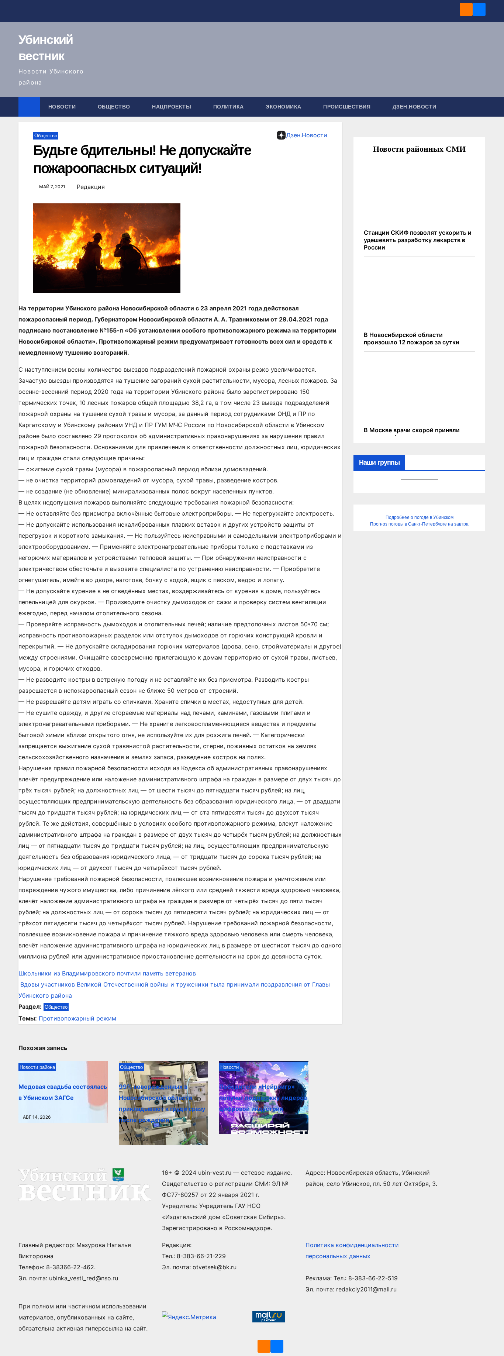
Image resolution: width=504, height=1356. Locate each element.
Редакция (91, 186)
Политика (229, 107)
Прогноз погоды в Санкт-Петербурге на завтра (419, 524)
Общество (115, 107)
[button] (480, 106)
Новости (62, 107)
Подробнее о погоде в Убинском (419, 517)
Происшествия (347, 107)
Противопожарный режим (77, 1018)
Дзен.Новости (414, 107)
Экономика (284, 107)
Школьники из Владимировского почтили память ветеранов (107, 973)
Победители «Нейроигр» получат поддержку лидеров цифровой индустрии (263, 1097)
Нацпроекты (172, 107)
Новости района (37, 1067)
